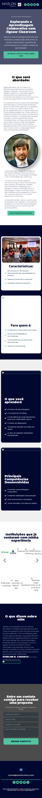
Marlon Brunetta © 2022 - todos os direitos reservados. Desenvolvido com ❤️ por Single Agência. (21, 789)
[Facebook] (31, 4)
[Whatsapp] (37, 4)
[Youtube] (28, 4)
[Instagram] (25, 4)
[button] (19, 4)
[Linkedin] (34, 4)
